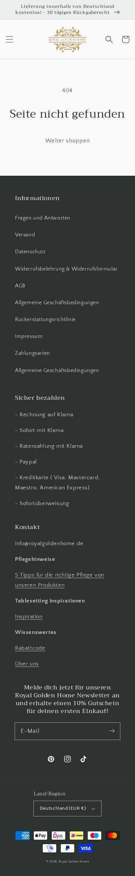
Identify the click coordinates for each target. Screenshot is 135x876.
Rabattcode (30, 648)
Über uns (27, 664)
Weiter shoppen (67, 141)
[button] (9, 39)
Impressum (28, 336)
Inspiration (29, 616)
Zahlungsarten (32, 353)
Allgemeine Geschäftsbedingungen (57, 303)
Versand (25, 235)
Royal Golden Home (74, 861)
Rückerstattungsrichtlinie (45, 320)
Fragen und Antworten (42, 218)
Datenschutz (30, 252)
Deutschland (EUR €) (63, 808)
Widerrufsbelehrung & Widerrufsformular (66, 269)
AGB (20, 286)
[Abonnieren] (112, 731)
